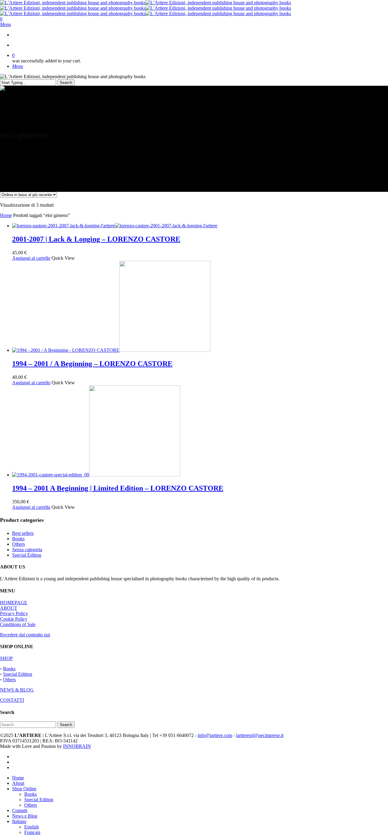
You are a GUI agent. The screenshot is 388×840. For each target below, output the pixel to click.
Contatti (19, 810)
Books (18, 538)
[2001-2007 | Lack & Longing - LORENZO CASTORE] (114, 225)
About (18, 783)
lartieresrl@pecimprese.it (259, 735)
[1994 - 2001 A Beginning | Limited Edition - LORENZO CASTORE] (96, 474)
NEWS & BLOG (17, 689)
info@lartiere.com (215, 735)
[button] (5, 24)
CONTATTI (12, 700)
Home (6, 215)
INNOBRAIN (77, 746)
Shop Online (24, 788)
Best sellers (23, 533)
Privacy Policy (14, 613)
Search (66, 82)
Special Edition (26, 555)
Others (18, 544)
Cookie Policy (13, 619)
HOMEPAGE (13, 602)
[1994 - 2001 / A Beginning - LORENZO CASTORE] (111, 350)
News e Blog (24, 815)
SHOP (6, 658)
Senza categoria (27, 549)
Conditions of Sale (17, 624)
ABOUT (8, 608)
